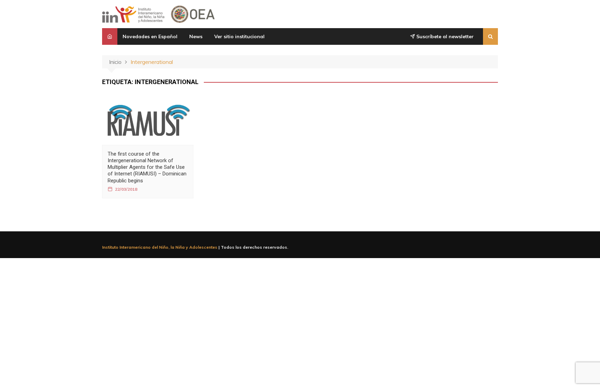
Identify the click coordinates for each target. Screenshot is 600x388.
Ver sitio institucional (239, 36)
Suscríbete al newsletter (444, 36)
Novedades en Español (150, 36)
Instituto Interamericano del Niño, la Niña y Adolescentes (159, 247)
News (195, 36)
